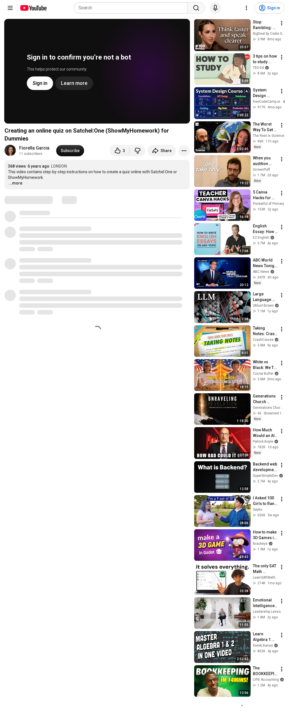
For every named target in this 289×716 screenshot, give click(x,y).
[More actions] (184, 150)
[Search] (196, 8)
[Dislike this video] (137, 150)
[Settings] (246, 8)
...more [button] (15, 183)
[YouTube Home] (33, 8)
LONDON (59, 166)
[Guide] (10, 8)
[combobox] (132, 8)
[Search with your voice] (215, 8)
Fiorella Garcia (34, 148)
